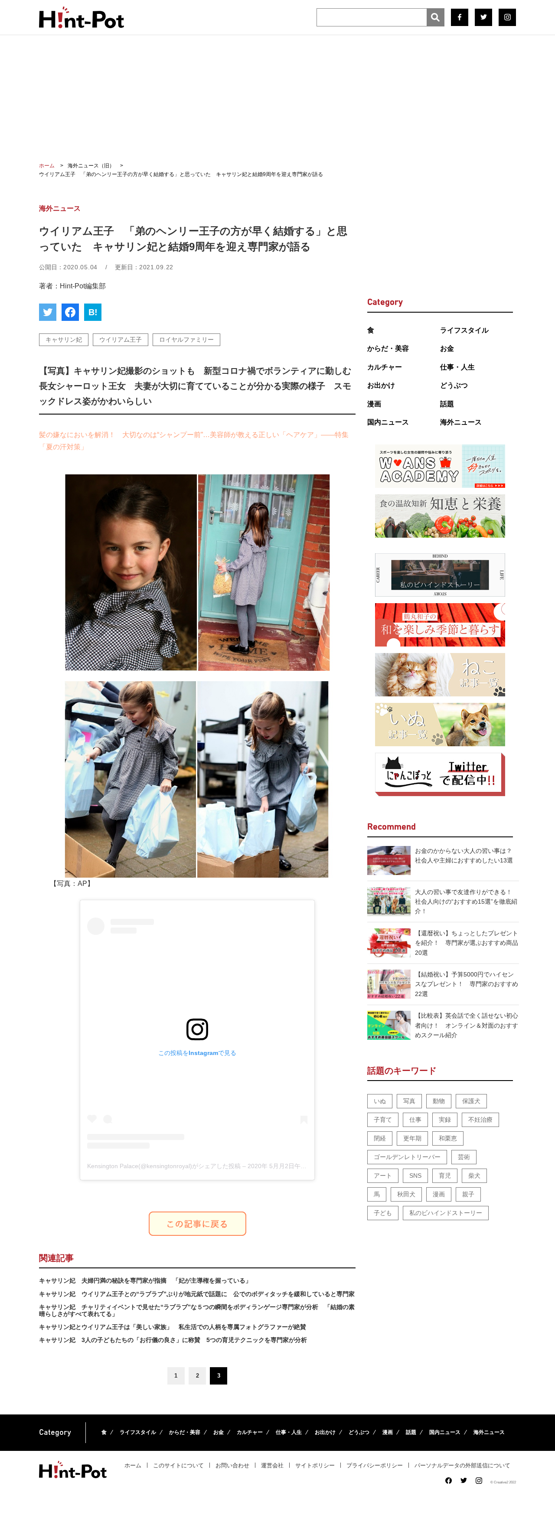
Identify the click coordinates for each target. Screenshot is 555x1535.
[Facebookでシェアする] (70, 312)
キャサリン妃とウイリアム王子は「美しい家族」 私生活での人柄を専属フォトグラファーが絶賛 (172, 1326)
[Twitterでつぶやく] (47, 312)
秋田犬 (406, 1194)
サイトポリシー (315, 1465)
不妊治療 (480, 1119)
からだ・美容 (388, 348)
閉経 (380, 1138)
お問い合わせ (232, 1465)
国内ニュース (388, 422)
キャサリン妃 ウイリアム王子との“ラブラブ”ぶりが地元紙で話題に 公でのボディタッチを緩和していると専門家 (197, 1293)
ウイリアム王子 (120, 339)
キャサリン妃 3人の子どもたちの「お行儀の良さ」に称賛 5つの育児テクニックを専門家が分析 (173, 1339)
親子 (468, 1194)
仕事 (415, 1119)
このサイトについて (178, 1465)
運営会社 (272, 1465)
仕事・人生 (457, 367)
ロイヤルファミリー (186, 339)
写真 (409, 1100)
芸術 (464, 1156)
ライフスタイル (464, 330)
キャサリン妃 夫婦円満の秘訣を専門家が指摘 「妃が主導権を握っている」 (145, 1280)
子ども (383, 1212)
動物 (439, 1100)
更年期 (412, 1138)
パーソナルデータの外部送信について (462, 1465)
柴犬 (474, 1175)
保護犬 (471, 1100)
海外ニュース (461, 422)
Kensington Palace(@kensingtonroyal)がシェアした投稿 (164, 1166)
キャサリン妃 (64, 339)
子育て (383, 1119)
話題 (447, 404)
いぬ (380, 1100)
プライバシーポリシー (374, 1465)
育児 (445, 1175)
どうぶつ (454, 385)
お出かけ (381, 385)
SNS (415, 1175)
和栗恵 (448, 1138)
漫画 (374, 404)
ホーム (132, 1465)
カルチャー (384, 367)
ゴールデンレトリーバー (407, 1156)
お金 (447, 348)
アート (383, 1175)
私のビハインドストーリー (445, 1212)
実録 (445, 1119)
